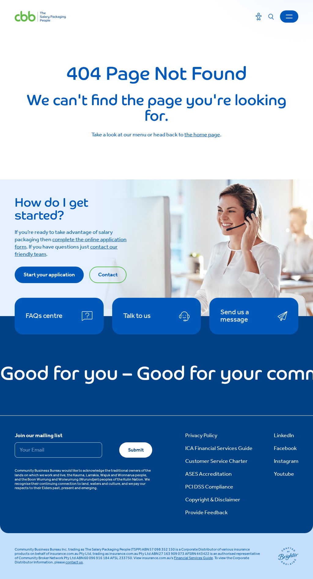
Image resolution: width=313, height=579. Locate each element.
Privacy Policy (201, 435)
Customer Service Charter (216, 461)
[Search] (271, 16)
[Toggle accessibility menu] (258, 16)
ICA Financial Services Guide (218, 448)
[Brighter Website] (288, 556)
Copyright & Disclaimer (212, 500)
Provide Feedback (206, 512)
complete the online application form (71, 243)
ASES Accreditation (208, 474)
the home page (202, 135)
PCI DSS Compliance (209, 487)
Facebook (285, 448)
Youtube (284, 474)
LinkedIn (284, 435)
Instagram (286, 461)
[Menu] (289, 16)
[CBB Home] (40, 16)
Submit (136, 450)
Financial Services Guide (193, 558)
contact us (74, 562)
